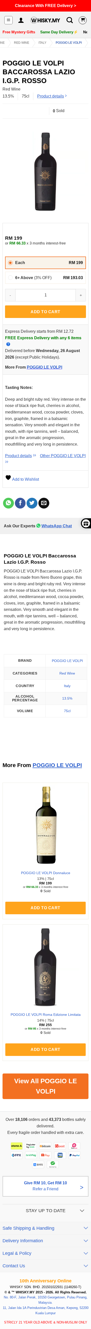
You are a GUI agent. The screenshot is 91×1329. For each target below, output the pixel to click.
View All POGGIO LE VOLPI (45, 1086)
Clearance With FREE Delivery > (45, 6)
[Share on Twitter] (32, 503)
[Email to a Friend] (43, 503)
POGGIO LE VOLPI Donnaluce (45, 873)
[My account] (21, 20)
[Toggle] (82, 1211)
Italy (42, 42)
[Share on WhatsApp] (8, 503)
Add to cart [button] (45, 908)
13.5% (67, 698)
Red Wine (21, 42)
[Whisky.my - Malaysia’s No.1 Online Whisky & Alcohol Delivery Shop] (45, 20)
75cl (67, 711)
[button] (8, 20)
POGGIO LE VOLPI (69, 42)
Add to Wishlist (25, 479)
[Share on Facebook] (20, 503)
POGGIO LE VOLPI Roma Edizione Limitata (46, 1015)
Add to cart (45, 312)
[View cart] (83, 20)
